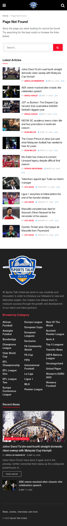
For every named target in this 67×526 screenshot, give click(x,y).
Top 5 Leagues (54, 344)
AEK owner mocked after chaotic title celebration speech (41, 89)
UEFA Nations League (54, 356)
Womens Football (51, 384)
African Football (7, 323)
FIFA (27, 360)
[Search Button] (62, 5)
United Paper (53, 368)
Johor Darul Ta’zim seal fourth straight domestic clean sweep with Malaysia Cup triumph (41, 72)
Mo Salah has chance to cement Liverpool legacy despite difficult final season (40, 160)
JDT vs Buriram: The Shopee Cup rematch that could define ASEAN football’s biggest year (39, 105)
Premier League (33, 389)
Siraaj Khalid (31, 95)
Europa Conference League (9, 391)
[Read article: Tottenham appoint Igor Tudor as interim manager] (11, 183)
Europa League (33, 322)
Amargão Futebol (8, 332)
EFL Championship (11, 363)
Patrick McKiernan (33, 168)
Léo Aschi (29, 187)
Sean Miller (30, 132)
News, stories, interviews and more (20, 511)
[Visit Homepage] (33, 5)
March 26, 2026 (53, 168)
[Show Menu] (4, 5)
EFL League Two (10, 380)
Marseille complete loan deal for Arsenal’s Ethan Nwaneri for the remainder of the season (38, 212)
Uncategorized (54, 363)
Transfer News (54, 349)
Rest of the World (53, 323)
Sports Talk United (18, 518)
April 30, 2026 (46, 132)
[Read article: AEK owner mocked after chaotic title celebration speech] (11, 92)
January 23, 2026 (45, 220)
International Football (31, 366)
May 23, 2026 (53, 81)
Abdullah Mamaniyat (34, 81)
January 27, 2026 (45, 202)
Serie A (50, 339)
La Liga (28, 373)
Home (5, 15)
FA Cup (28, 354)
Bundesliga (9, 339)
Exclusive (30, 341)
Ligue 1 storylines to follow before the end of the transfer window (41, 195)
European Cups (33, 327)
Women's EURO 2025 (55, 375)
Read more (13, 473)
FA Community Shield (33, 347)
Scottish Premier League (55, 332)
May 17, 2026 (47, 95)
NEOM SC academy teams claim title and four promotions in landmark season (41, 124)
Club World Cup (9, 354)
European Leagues (30, 334)
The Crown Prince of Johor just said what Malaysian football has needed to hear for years (41, 142)
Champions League (9, 346)
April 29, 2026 (46, 150)
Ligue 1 (28, 379)
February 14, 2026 (46, 187)
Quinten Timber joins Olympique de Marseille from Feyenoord (40, 228)
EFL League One (10, 371)
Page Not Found (18, 15)
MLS (27, 384)
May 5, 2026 (46, 114)
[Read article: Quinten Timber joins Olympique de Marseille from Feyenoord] (11, 231)
